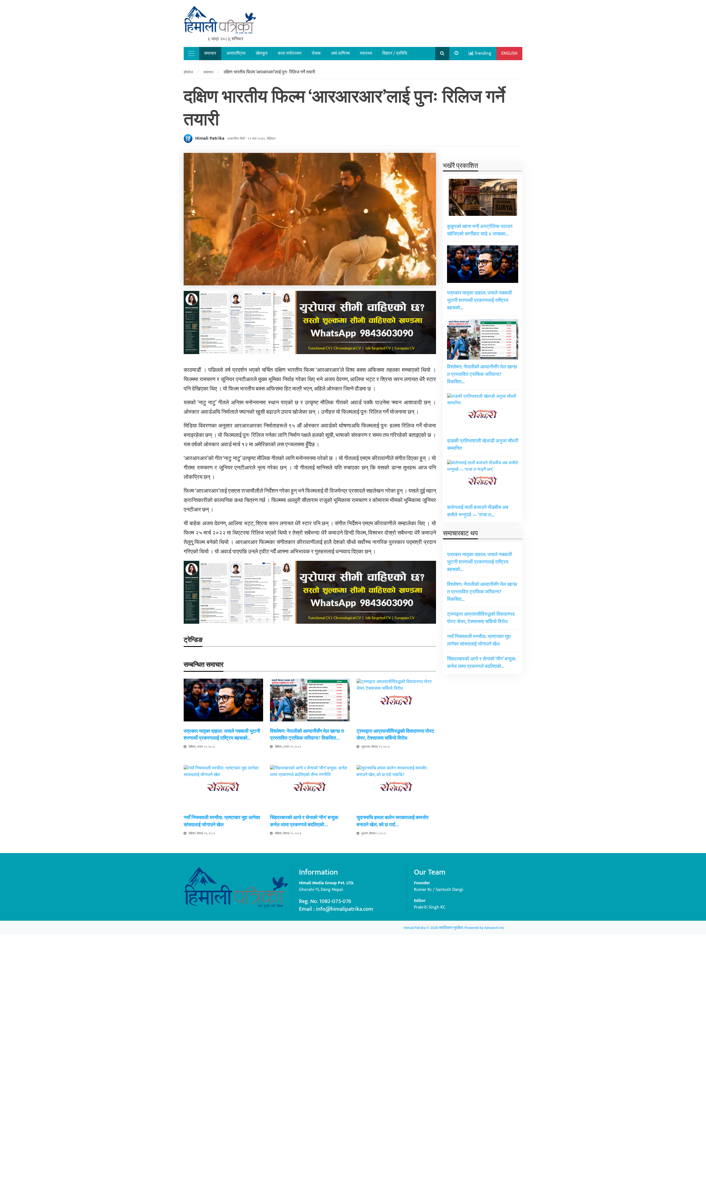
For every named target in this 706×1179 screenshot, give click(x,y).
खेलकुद (262, 53)
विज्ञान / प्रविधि (394, 53)
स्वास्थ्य (366, 53)
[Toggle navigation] (191, 53)
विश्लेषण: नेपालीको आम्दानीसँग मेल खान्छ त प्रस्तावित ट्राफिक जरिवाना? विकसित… (307, 734)
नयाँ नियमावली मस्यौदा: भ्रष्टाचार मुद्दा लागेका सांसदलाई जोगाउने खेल (222, 821)
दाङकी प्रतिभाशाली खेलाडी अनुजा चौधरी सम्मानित (482, 445)
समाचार (210, 53)
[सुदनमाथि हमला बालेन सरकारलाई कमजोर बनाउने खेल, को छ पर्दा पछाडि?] (396, 972)
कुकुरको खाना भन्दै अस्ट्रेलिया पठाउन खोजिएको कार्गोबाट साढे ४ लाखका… (479, 230)
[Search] (442, 53)
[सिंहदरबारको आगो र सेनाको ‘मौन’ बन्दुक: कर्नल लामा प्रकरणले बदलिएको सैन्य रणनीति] (309, 972)
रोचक (316, 53)
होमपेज (188, 72)
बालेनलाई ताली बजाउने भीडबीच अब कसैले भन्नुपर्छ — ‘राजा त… (477, 511)
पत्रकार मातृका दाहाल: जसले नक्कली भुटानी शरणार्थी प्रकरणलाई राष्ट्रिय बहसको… (222, 734)
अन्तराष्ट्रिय (235, 53)
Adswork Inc (494, 928)
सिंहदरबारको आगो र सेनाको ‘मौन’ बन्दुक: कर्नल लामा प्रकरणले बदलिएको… (304, 821)
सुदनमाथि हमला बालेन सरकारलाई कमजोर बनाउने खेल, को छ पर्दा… (393, 821)
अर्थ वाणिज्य (340, 53)
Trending (482, 53)
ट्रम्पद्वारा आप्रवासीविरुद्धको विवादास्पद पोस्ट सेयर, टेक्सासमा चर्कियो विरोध (395, 734)
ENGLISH (509, 53)
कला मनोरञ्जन (289, 53)
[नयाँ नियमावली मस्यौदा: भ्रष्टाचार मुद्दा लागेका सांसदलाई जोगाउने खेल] (223, 972)
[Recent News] (457, 53)
